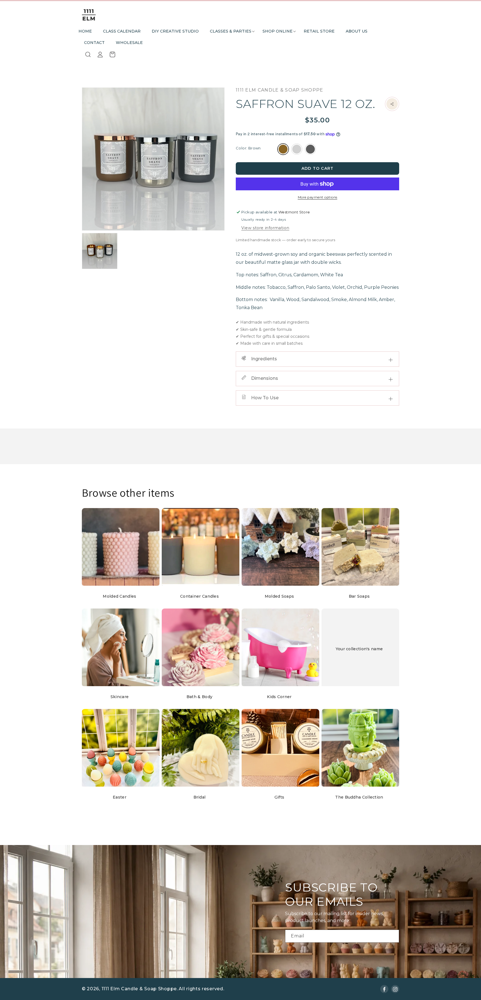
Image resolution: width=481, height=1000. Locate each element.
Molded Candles (119, 596)
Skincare (120, 696)
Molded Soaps (279, 596)
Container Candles (199, 596)
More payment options (317, 197)
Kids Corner (279, 696)
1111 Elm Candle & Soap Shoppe (139, 988)
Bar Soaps (359, 596)
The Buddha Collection (359, 797)
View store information (265, 227)
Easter (119, 797)
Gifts (279, 797)
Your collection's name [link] (359, 648)
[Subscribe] (393, 936)
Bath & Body (199, 696)
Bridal (199, 797)
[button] (230, 31)
